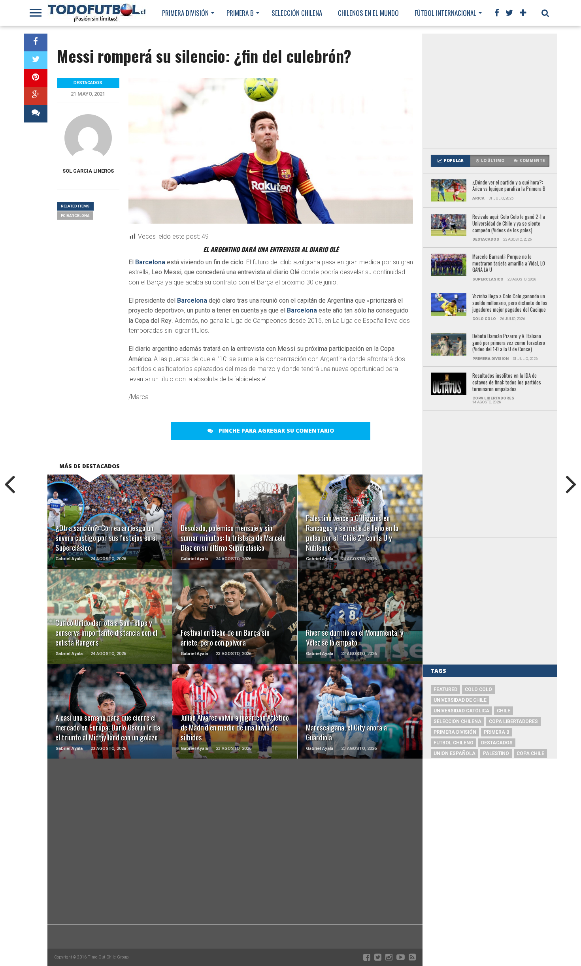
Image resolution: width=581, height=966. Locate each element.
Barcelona (150, 262)
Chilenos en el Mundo (368, 13)
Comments (532, 160)
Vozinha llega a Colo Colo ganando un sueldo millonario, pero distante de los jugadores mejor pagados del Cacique (509, 303)
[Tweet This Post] (35, 60)
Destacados (497, 743)
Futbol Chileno (453, 743)
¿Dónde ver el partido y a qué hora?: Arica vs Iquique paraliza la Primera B (508, 185)
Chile (503, 711)
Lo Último (492, 160)
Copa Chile (530, 753)
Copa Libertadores (513, 721)
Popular (454, 160)
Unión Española (454, 753)
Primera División (185, 13)
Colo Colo (478, 689)
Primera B (240, 13)
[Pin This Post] (35, 78)
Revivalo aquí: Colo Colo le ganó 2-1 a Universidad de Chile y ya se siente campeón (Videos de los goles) (508, 223)
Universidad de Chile (460, 700)
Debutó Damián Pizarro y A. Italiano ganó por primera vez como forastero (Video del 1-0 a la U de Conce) (508, 343)
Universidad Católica (461, 711)
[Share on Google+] (35, 96)
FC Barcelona (75, 215)
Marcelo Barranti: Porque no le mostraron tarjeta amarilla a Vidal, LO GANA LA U (508, 263)
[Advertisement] (490, 90)
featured (445, 689)
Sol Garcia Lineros (88, 171)
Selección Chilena (297, 13)
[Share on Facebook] (35, 42)
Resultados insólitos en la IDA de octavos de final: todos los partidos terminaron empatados (506, 382)
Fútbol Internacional (445, 13)
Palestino (496, 753)
